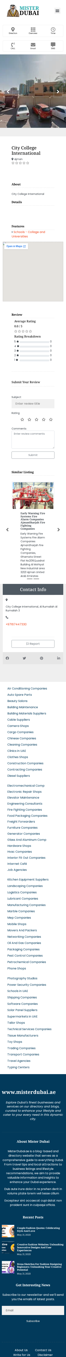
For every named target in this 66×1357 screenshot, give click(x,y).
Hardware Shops (19, 846)
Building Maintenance (22, 707)
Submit (33, 455)
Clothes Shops (17, 757)
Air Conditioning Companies (27, 688)
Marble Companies (21, 911)
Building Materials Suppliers (26, 713)
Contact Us (43, 1350)
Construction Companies (25, 763)
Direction (13, 33)
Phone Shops (16, 968)
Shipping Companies (22, 997)
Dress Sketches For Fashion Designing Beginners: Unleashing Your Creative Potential (39, 1267)
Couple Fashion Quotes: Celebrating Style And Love (38, 1229)
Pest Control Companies (25, 955)
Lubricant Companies (22, 898)
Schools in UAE (17, 991)
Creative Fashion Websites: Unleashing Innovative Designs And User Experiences (40, 1247)
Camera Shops (18, 726)
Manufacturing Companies (26, 905)
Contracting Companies (24, 769)
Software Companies (22, 1004)
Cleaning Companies (22, 744)
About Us (21, 1350)
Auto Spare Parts (19, 695)
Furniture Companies (22, 828)
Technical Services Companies (29, 1029)
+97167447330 (16, 624)
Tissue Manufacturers (22, 1035)
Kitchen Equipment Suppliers (28, 879)
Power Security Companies (26, 985)
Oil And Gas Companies (24, 943)
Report (34, 644)
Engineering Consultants (24, 804)
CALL (13, 48)
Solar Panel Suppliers (22, 1010)
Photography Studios (22, 978)
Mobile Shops (16, 924)
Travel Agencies (18, 1061)
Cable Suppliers (18, 720)
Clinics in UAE (16, 751)
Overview (33, 33)
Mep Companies (19, 918)
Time (53, 33)
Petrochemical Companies (26, 962)
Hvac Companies (19, 852)
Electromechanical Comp (26, 786)
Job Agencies (17, 870)
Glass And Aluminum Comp (26, 840)
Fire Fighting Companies (24, 810)
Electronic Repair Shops (24, 792)
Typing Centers (18, 1067)
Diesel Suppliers (18, 776)
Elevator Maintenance (23, 797)
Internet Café (17, 864)
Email (33, 48)
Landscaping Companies (25, 886)
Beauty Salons (17, 701)
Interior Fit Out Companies (26, 858)
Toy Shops (14, 1042)
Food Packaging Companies (27, 816)
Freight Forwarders (21, 821)
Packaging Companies (23, 949)
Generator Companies (23, 834)
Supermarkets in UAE (22, 1016)
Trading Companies (21, 1048)
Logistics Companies (22, 892)
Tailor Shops (16, 1023)
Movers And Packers (22, 930)
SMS (53, 48)
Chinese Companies (21, 738)
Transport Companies (23, 1054)
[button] (57, 11)
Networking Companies (24, 937)
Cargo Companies (20, 732)
